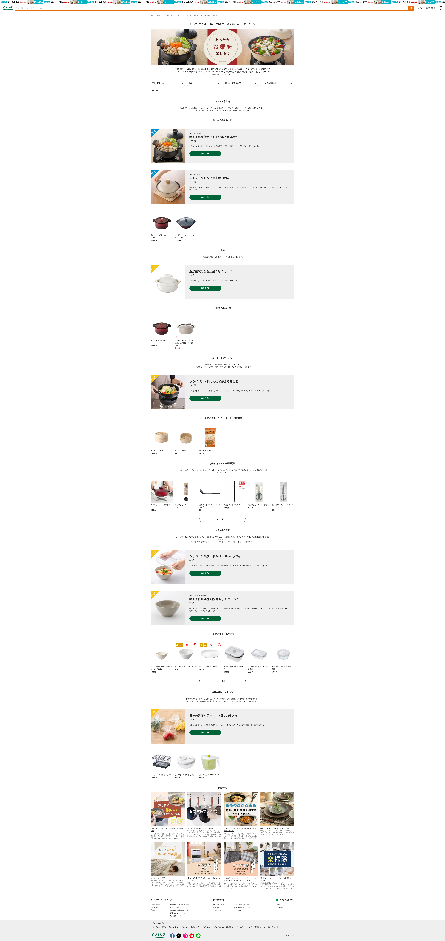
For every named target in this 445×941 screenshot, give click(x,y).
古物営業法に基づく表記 (179, 907)
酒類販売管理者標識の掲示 (180, 910)
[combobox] (210, 8)
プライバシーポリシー (241, 904)
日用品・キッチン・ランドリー (174, 15)
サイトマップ (155, 907)
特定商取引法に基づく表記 (180, 904)
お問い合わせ (237, 910)
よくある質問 (218, 910)
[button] (411, 8)
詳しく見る (205, 154)
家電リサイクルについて (179, 913)
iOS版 (278, 905)
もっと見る (221, 519)
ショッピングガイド (220, 904)
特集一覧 (160, 15)
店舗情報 (154, 910)
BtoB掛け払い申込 (176, 916)
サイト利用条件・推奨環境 (242, 907)
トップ (153, 15)
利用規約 (216, 907)
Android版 (279, 908)
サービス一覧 (155, 904)
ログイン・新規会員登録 (426, 8)
